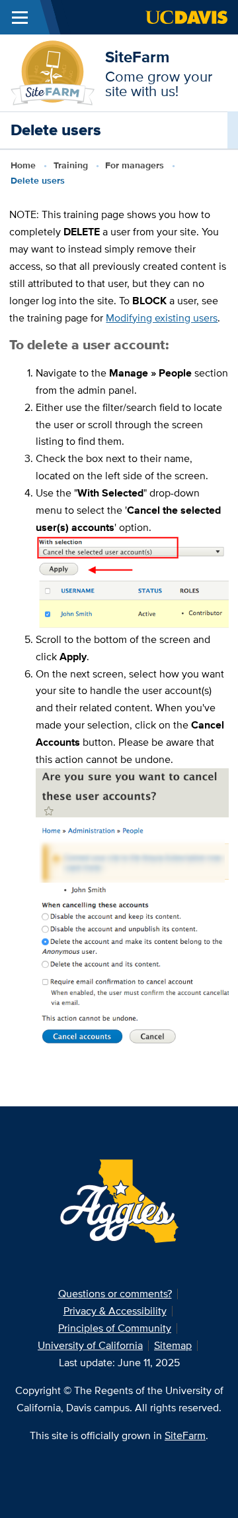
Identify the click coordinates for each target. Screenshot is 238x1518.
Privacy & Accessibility (115, 1310)
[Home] (53, 72)
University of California (90, 1345)
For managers (134, 165)
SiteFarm (137, 56)
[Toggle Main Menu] (20, 17)
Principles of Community (114, 1328)
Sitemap (173, 1345)
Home (23, 165)
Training (71, 165)
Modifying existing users (162, 317)
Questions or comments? (115, 1293)
